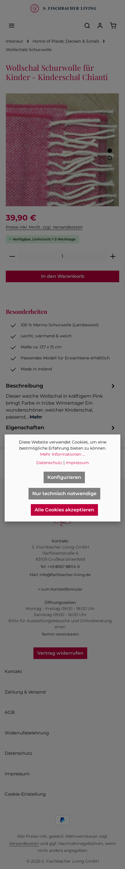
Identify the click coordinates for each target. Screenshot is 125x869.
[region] (62, 149)
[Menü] (11, 25)
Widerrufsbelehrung (27, 733)
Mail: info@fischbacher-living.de (60, 574)
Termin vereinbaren (60, 634)
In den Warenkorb (62, 276)
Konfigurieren (64, 477)
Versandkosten (24, 843)
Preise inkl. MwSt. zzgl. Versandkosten (44, 227)
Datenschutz (18, 753)
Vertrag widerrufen (60, 653)
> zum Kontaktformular (60, 589)
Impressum (17, 773)
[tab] (61, 401)
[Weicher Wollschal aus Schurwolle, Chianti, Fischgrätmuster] (62, 149)
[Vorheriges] (101, 200)
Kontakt (13, 671)
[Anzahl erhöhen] (113, 256)
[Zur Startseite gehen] (62, 9)
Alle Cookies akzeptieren (64, 510)
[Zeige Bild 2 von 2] (110, 158)
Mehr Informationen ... (62, 454)
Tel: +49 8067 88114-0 (60, 566)
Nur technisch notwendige (64, 493)
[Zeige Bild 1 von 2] (110, 151)
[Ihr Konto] (100, 25)
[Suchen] (87, 25)
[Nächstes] (113, 200)
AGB (10, 712)
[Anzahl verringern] (12, 256)
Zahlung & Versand (25, 692)
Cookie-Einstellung (25, 794)
